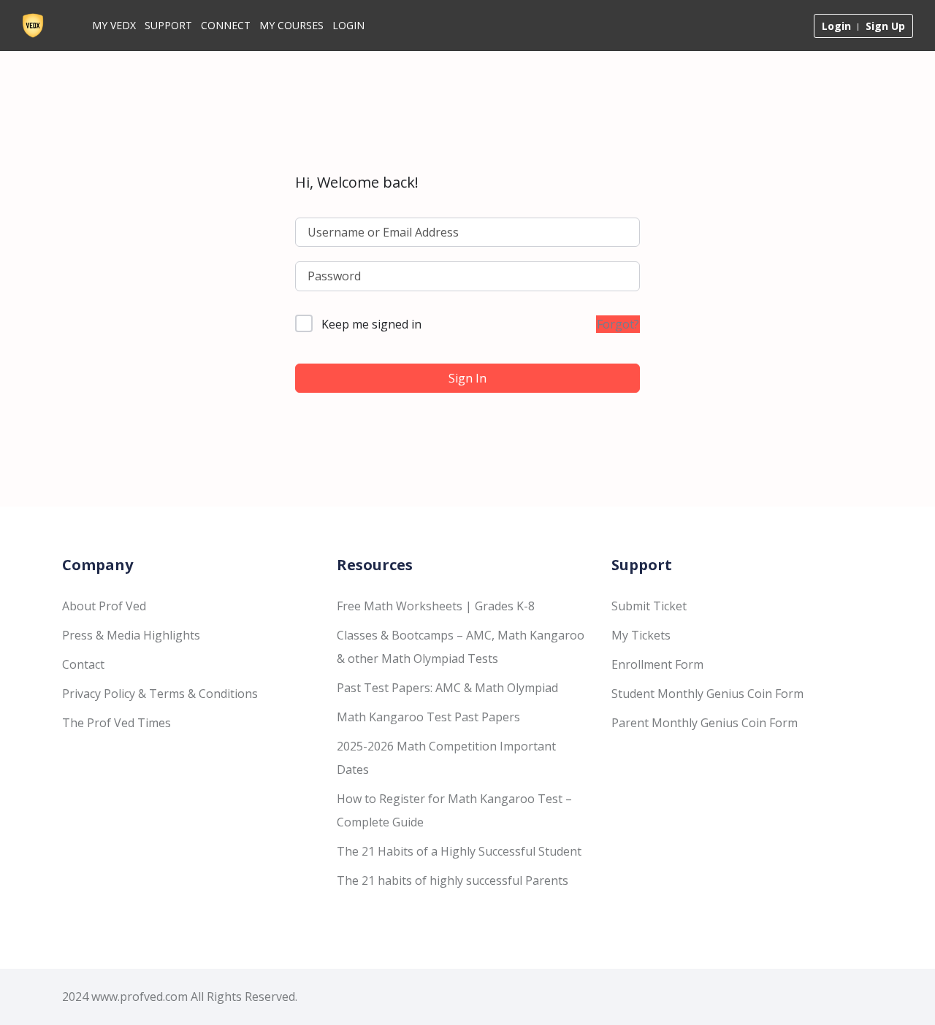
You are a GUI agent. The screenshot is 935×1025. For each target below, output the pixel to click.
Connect (226, 25)
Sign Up (885, 26)
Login (348, 25)
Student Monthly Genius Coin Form (707, 694)
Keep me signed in (371, 324)
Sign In (467, 378)
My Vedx (114, 25)
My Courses (291, 25)
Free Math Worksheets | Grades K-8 (436, 606)
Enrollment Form (657, 664)
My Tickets (641, 635)
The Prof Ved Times (116, 723)
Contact (83, 664)
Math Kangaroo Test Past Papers (428, 717)
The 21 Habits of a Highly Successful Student (459, 851)
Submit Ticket (649, 606)
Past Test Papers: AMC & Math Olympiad (447, 688)
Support (168, 25)
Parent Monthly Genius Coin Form (704, 723)
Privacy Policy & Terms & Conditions (160, 694)
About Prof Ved (104, 606)
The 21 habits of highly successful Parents (452, 880)
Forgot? (618, 324)
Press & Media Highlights (131, 635)
